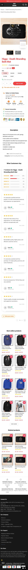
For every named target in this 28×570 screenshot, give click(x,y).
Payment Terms (5, 535)
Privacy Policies (5, 522)
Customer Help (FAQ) (6, 542)
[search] (23, 5)
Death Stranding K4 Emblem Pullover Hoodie (6, 393)
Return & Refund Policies (7, 538)
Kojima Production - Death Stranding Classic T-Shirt (19, 415)
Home (2, 9)
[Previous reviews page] (17, 320)
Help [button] (25, 568)
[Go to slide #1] (10, 52)
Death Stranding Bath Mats (8, 12)
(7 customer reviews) (14, 65)
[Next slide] (25, 31)
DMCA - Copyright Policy (7, 524)
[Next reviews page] (24, 320)
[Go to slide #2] (18, 52)
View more (14, 424)
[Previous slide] (3, 31)
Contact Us (3, 540)
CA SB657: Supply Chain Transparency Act (11, 526)
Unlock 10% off (3, 563)
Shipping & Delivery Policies (7, 533)
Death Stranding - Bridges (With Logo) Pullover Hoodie (6, 415)
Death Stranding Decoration (13, 9)
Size (3, 70)
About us (3, 517)
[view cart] (26, 5)
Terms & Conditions (5, 520)
